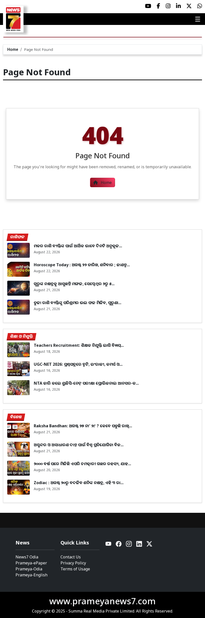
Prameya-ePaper (31, 563)
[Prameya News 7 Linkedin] (178, 5)
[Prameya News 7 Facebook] (158, 5)
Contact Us (70, 557)
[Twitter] (149, 545)
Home (12, 49)
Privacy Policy (73, 563)
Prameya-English (32, 575)
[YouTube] (109, 545)
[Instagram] (129, 545)
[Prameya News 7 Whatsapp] (200, 5)
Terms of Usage (75, 569)
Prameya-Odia (29, 569)
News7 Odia (27, 557)
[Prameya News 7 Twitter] (189, 5)
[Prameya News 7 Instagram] (168, 5)
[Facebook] (119, 545)
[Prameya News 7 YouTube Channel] (148, 5)
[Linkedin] (139, 545)
